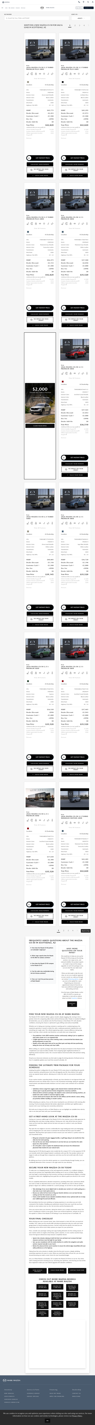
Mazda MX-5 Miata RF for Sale (72, 1304)
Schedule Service (88, 7)
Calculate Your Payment (40, 164)
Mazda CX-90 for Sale (72, 1294)
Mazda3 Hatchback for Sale (57, 1313)
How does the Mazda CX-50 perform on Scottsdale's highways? (42, 948)
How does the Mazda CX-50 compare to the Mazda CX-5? (42, 964)
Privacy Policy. (77, 1416)
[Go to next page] (88, 25)
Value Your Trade (41, 175)
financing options (73, 979)
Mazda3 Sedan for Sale (42, 1313)
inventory (74, 998)
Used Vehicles (9, 1396)
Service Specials (33, 1396)
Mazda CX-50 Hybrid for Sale (72, 1287)
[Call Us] (79, 2)
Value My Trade (55, 1393)
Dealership (76, 1390)
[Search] (88, 2)
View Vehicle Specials (37, 1270)
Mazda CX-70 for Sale (42, 1294)
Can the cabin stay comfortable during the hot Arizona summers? (42, 972)
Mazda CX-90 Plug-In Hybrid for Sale (42, 1305)
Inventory (8, 1390)
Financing (53, 1390)
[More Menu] (2, 8)
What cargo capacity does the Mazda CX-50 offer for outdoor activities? (42, 956)
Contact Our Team (77, 1270)
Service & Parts (33, 1390)
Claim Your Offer (39, 426)
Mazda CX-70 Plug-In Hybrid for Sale (57, 1296)
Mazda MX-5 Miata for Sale (57, 1304)
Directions (76, 1396)
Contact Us (72, 1004)
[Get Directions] (84, 2)
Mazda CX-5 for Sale (57, 1286)
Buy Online (79, 7)
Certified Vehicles (11, 1399)
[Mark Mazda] (43, 8)
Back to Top (85, 931)
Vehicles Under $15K (11, 1402)
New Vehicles (9, 1393)
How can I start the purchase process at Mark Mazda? (42, 980)
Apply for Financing (57, 1396)
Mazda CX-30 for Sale (42, 1286)
